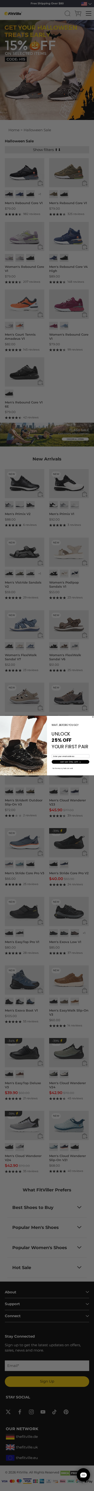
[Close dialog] (93, 717)
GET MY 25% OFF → (70, 761)
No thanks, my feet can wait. (63, 768)
